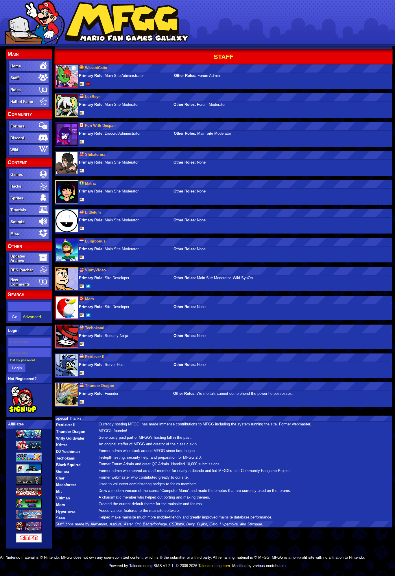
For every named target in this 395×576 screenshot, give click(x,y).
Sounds (17, 222)
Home (15, 66)
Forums (17, 126)
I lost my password (21, 360)
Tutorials (18, 210)
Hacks (15, 186)
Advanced (32, 316)
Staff (14, 78)
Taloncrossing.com (214, 566)
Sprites (16, 198)
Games (16, 174)
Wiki (14, 150)
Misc (14, 233)
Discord (17, 138)
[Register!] (22, 412)
